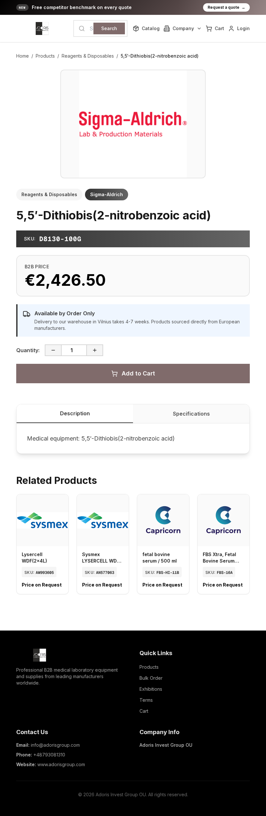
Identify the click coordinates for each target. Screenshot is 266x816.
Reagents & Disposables (88, 56)
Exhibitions (150, 689)
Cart (143, 711)
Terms (146, 700)
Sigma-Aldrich (106, 194)
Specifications (191, 413)
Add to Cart (138, 373)
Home (22, 56)
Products (45, 56)
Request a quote (226, 7)
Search (109, 28)
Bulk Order (151, 678)
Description (75, 413)
